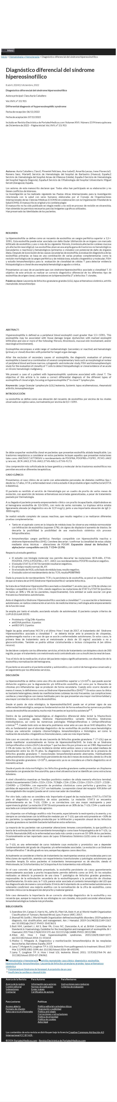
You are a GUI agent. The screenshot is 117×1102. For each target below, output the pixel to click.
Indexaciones (12, 989)
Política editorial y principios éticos (55, 1006)
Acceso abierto (13, 1006)
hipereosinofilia (14, 963)
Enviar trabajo (38, 989)
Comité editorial (13, 986)
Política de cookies (47, 1019)
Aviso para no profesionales (19, 1011)
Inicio (4, 56)
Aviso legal (43, 1022)
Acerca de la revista (15, 984)
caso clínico (68, 960)
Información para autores (43, 984)
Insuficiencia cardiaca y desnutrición (27, 972)
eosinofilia (93, 960)
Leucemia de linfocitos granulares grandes (62, 963)
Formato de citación (15, 1009)
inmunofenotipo (31, 963)
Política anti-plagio (47, 1011)
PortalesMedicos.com (25, 1040)
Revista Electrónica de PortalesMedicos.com (62, 1040)
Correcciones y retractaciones (53, 1014)
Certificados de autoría (42, 992)
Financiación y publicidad (49, 1009)
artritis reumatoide (51, 960)
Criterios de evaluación (72, 986)
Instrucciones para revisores (75, 984)
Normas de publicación (42, 986)
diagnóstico (81, 960)
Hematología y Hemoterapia (24, 56)
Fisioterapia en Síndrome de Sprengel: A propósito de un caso (39, 969)
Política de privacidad (48, 1016)
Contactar (11, 992)
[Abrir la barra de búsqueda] (3, 53)
